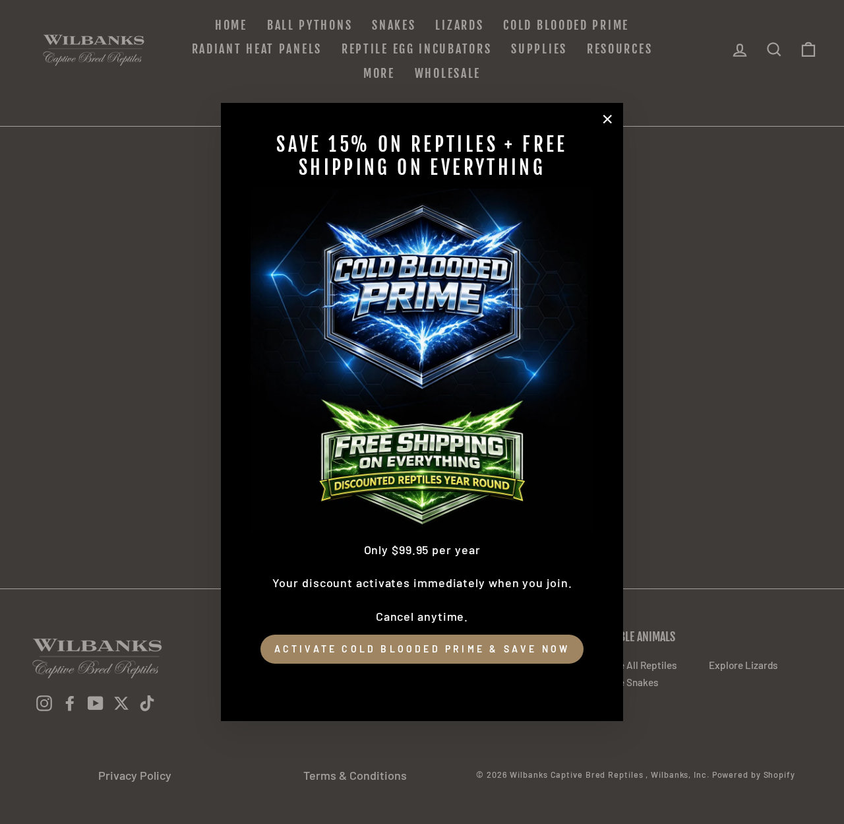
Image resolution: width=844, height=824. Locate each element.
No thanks (422, 682)
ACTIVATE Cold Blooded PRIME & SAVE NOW (422, 648)
